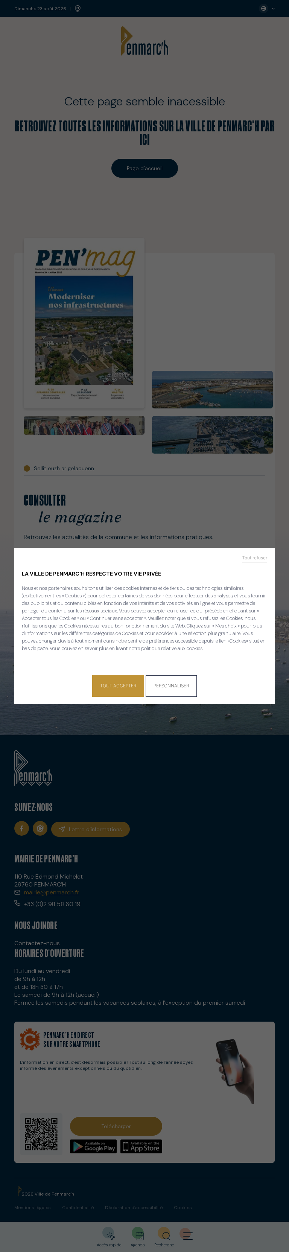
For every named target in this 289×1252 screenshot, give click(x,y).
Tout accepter (118, 685)
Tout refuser (254, 558)
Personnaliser (171, 685)
